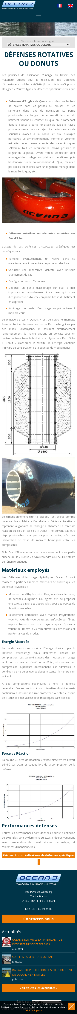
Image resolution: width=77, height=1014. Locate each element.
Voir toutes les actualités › (38, 988)
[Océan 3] (19, 8)
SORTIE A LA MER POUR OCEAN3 (32, 957)
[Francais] (59, 5)
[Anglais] (70, 5)
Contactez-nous (38, 918)
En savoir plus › (34, 1010)
